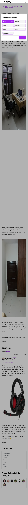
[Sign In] (25, 1)
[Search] (23, 1)
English (5, 21)
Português (5, 33)
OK (22, 37)
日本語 (5, 29)
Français (17, 25)
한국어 (17, 29)
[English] (7, 1)
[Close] (25, 17)
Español (17, 21)
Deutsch (5, 25)
